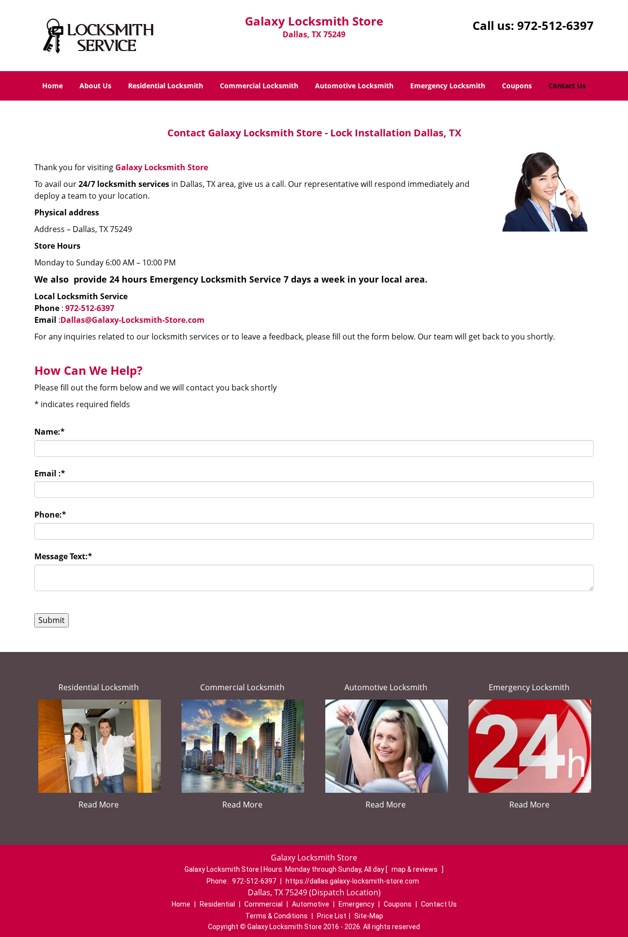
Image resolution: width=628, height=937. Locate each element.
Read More (98, 804)
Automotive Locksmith (354, 85)
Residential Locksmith (165, 85)
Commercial (263, 904)
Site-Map (368, 916)
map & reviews (415, 869)
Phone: (50, 514)
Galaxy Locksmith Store (161, 167)
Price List (331, 916)
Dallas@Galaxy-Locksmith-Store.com (132, 319)
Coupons (517, 85)
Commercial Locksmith (259, 85)
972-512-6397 (555, 25)
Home (52, 85)
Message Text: (63, 556)
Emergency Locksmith (447, 85)
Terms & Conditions (276, 916)
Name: (49, 431)
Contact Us (567, 85)
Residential (217, 904)
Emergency (356, 904)
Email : (49, 473)
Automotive (310, 904)
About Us (95, 85)
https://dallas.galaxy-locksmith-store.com (352, 881)
